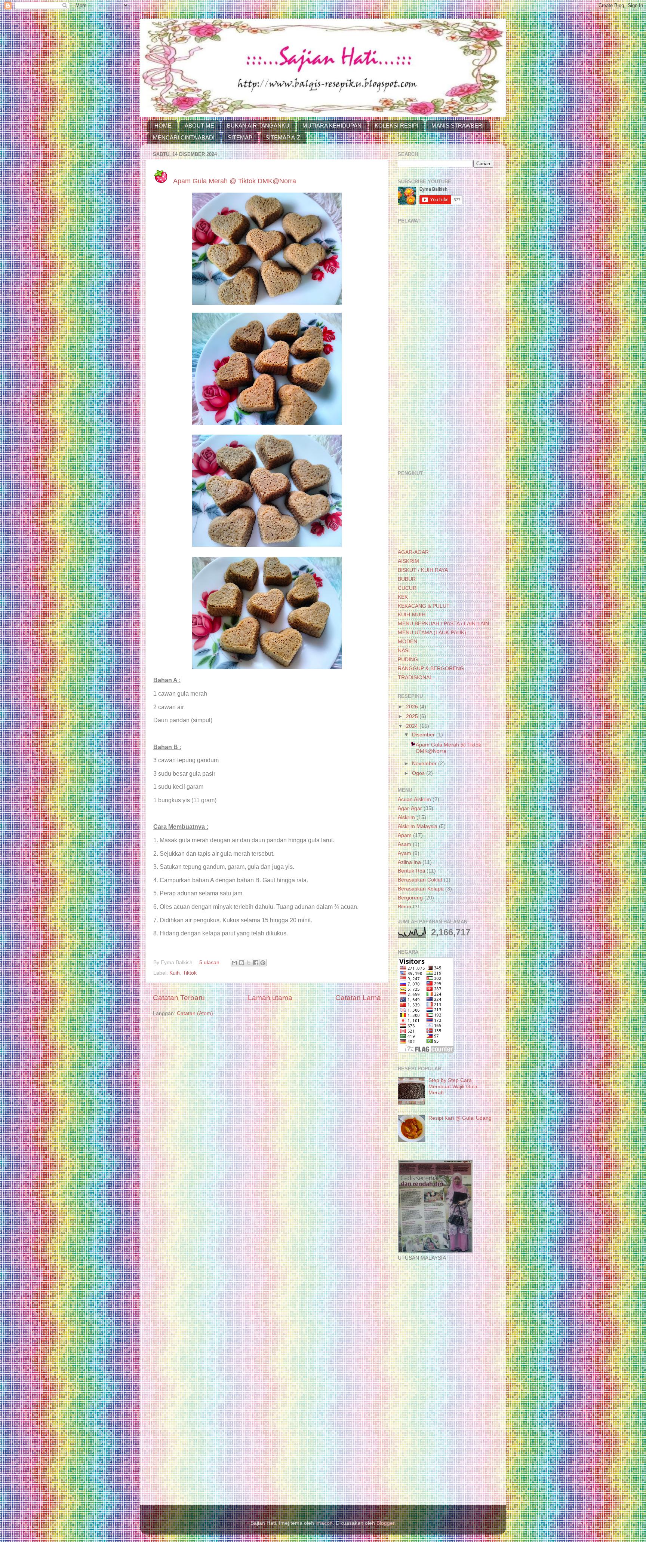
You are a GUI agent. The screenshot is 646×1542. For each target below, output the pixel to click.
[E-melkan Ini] (234, 962)
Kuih (174, 973)
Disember (424, 735)
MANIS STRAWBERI (457, 125)
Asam (404, 844)
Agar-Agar (410, 808)
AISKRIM (408, 561)
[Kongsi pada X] (248, 962)
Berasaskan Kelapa (421, 889)
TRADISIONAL (415, 677)
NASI (404, 650)
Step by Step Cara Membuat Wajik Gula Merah (452, 1086)
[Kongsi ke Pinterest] (263, 962)
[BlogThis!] (241, 962)
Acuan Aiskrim (414, 799)
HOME (163, 125)
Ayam (404, 853)
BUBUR (407, 579)
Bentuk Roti (411, 871)
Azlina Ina (409, 862)
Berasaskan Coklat (420, 880)
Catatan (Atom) (195, 1013)
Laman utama (270, 998)
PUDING (408, 659)
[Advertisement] (445, 347)
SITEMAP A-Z (282, 137)
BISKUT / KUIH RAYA (423, 570)
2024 (412, 726)
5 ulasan (209, 962)
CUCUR (407, 588)
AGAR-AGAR (413, 552)
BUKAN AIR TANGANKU (258, 125)
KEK (403, 597)
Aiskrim (406, 817)
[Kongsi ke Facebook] (255, 962)
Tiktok (190, 973)
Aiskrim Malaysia (417, 826)
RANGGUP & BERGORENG (431, 668)
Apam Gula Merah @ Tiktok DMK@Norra (234, 181)
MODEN (407, 641)
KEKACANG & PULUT (424, 606)
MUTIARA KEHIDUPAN (332, 125)
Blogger (385, 1523)
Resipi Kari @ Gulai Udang (460, 1118)
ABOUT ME (199, 125)
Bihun (404, 907)
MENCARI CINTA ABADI (184, 137)
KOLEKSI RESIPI (396, 125)
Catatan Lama (358, 998)
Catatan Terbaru (179, 998)
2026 (412, 706)
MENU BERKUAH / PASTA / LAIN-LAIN (443, 623)
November (425, 763)
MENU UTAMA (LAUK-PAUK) (432, 632)
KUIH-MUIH (411, 614)
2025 (412, 716)
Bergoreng (410, 898)
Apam (405, 835)
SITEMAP (240, 137)
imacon (324, 1523)
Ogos (419, 773)
